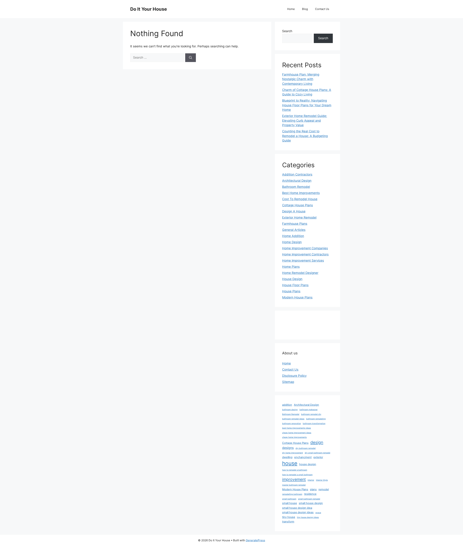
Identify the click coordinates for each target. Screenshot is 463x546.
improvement (294, 479)
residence (310, 494)
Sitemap (288, 382)
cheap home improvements (294, 437)
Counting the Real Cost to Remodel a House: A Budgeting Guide (305, 135)
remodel (323, 489)
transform (288, 521)
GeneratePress (255, 540)
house (289, 463)
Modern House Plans (297, 297)
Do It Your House (148, 9)
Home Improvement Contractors (305, 254)
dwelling (287, 457)
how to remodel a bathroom (294, 470)
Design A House (293, 211)
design (316, 442)
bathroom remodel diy (311, 414)
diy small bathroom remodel (317, 453)
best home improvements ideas (296, 428)
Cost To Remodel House (299, 199)
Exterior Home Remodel (299, 217)
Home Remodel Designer (300, 273)
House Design (292, 279)
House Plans (291, 291)
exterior (318, 457)
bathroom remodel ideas (293, 419)
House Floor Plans (295, 285)
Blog (305, 9)
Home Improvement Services (303, 260)
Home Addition (293, 236)
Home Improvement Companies (305, 248)
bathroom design (290, 409)
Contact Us (322, 9)
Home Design (292, 242)
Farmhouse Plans (294, 223)
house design (307, 464)
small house (289, 503)
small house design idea (297, 507)
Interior (311, 480)
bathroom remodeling (316, 419)
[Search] (190, 57)
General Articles (293, 230)
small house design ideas (298, 512)
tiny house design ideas (308, 517)
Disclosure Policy (294, 375)
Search (287, 31)
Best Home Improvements (301, 193)
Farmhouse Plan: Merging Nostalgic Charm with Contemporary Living (300, 79)
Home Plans (291, 266)
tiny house (288, 517)
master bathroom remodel (294, 485)
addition (287, 404)
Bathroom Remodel (296, 187)
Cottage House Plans (297, 205)
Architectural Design (296, 180)
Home (291, 9)
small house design (311, 503)
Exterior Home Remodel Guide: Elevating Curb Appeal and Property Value (304, 120)
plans (313, 489)
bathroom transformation (314, 423)
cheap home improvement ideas (296, 433)
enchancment (303, 457)
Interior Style (322, 480)
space (318, 512)
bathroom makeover (309, 409)
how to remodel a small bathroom (297, 475)
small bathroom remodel (309, 499)
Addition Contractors (297, 174)
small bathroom (289, 499)
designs (288, 448)
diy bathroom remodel (306, 448)
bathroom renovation (291, 423)
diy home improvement (292, 453)
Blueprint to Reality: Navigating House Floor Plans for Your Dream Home (306, 105)
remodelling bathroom (292, 494)
